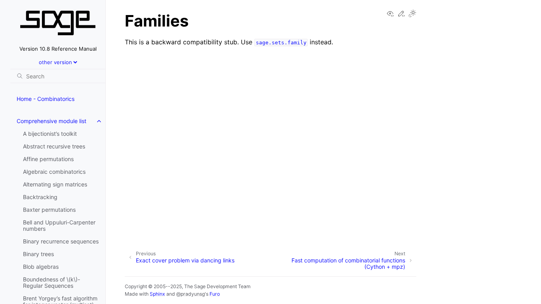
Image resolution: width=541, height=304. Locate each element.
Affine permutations (48, 159)
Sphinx (157, 294)
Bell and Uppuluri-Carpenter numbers (59, 225)
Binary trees (38, 254)
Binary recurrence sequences (61, 241)
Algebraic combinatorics (54, 171)
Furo (215, 294)
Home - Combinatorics (45, 98)
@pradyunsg (190, 294)
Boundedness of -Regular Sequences (51, 282)
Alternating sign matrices (55, 184)
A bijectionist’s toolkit (50, 133)
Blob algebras (41, 266)
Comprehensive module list (51, 121)
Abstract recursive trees (54, 146)
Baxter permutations (49, 209)
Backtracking (40, 197)
